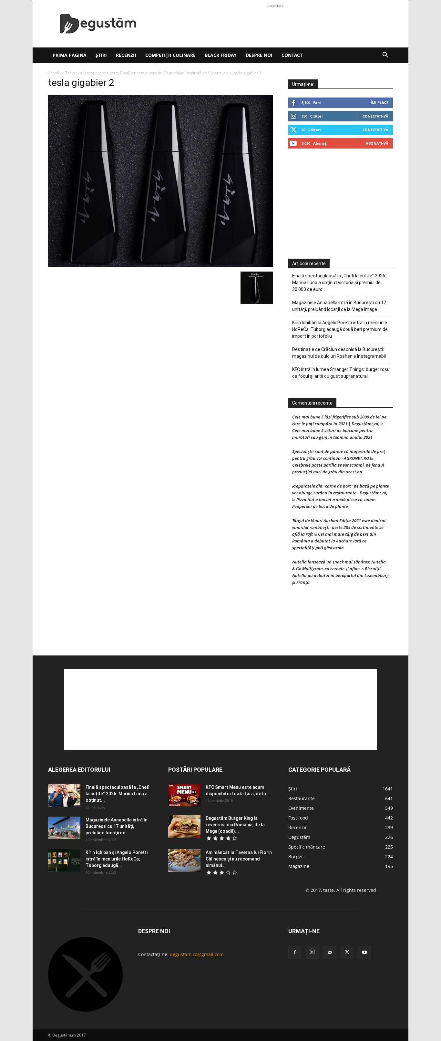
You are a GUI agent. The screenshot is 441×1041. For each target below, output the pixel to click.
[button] (385, 56)
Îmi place (379, 102)
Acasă (53, 73)
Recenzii (126, 55)
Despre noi (259, 55)
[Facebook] (294, 952)
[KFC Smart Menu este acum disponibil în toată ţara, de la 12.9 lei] (184, 795)
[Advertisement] (275, 23)
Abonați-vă (377, 143)
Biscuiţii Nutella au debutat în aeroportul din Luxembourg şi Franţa (340, 575)
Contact (292, 55)
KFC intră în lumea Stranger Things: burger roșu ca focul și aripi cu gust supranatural (341, 373)
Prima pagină (70, 55)
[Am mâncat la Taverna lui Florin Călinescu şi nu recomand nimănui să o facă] (184, 860)
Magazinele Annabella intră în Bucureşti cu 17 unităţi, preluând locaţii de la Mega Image (339, 306)
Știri (101, 55)
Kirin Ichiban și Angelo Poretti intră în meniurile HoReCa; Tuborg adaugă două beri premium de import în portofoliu (340, 329)
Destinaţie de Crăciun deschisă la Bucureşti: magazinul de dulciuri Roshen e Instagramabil (339, 353)
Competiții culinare (170, 55)
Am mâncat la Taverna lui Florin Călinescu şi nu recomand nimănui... (239, 859)
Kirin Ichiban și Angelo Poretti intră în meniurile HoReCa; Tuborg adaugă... (117, 859)
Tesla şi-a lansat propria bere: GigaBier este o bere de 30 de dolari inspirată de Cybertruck (146, 73)
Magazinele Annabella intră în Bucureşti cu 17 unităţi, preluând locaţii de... (117, 826)
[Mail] (329, 952)
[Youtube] (364, 952)
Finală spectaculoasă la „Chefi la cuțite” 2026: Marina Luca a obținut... (117, 794)
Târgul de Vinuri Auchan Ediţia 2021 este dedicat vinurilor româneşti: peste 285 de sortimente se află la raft (339, 527)
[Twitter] (347, 952)
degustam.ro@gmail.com (197, 954)
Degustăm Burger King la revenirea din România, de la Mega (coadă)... (235, 825)
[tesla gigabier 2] (160, 265)
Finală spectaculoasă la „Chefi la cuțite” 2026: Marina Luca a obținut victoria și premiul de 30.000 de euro (339, 282)
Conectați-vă (375, 116)
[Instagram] (312, 952)
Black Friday (221, 55)
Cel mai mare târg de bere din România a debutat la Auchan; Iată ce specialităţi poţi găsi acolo (334, 541)
